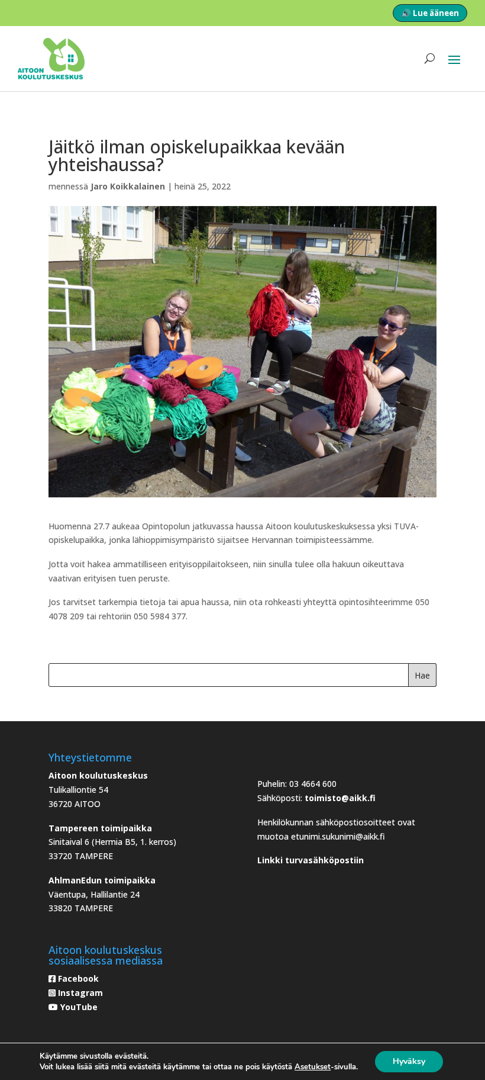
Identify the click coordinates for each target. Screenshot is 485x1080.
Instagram (79, 992)
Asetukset (313, 1067)
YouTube (78, 1006)
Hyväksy (409, 1061)
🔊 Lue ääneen (430, 13)
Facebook (77, 978)
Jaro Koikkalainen (127, 186)
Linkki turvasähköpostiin (310, 860)
